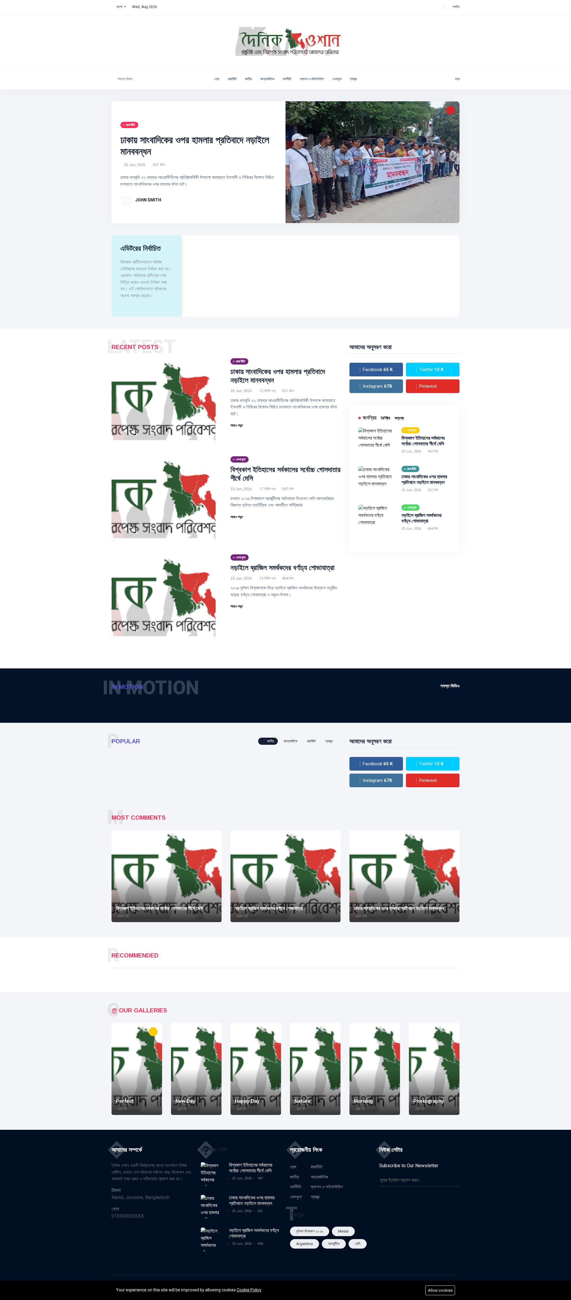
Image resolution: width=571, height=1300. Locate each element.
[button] (119, 7)
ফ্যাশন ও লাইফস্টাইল (312, 79)
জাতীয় (248, 79)
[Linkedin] (432, 7)
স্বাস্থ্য (353, 79)
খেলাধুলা (336, 79)
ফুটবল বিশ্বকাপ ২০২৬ (309, 1231)
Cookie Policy (249, 1290)
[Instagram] (426, 7)
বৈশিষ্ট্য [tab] (385, 418)
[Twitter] (419, 7)
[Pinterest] (438, 7)
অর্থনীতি (287, 79)
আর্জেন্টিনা (334, 1243)
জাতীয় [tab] (270, 741)
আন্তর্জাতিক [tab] (290, 741)
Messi (343, 1231)
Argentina (304, 1243)
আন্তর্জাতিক (267, 79)
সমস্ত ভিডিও (449, 685)
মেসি (357, 1243)
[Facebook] (413, 7)
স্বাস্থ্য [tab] (328, 741)
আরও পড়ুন (237, 425)
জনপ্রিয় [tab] (370, 418)
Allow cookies (440, 1290)
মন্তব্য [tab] (399, 418)
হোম (216, 79)
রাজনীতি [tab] (311, 741)
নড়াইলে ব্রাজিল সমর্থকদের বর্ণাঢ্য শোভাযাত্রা (282, 568)
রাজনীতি (232, 79)
